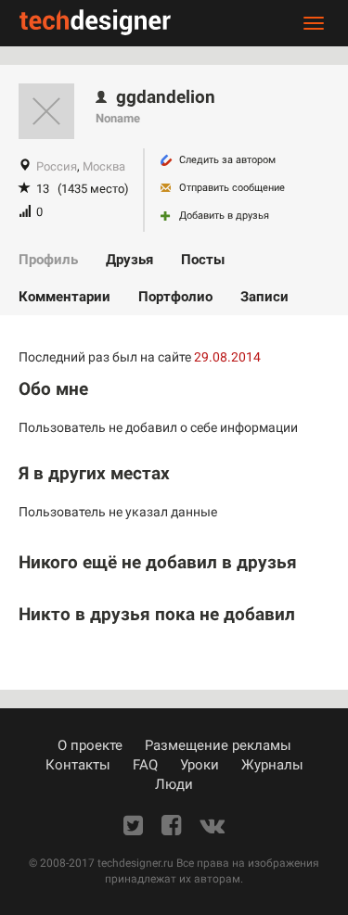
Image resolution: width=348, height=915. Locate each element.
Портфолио (175, 296)
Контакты (77, 764)
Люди (174, 784)
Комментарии (64, 296)
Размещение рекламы (218, 745)
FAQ (145, 764)
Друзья (129, 259)
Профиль (48, 259)
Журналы (272, 764)
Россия (56, 166)
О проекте (90, 745)
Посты (203, 259)
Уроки (199, 764)
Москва (104, 166)
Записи (264, 296)
